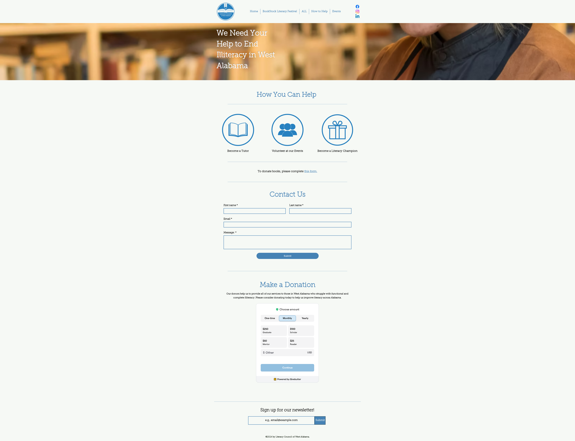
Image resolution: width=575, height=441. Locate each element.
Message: (230, 232)
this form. (310, 171)
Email (228, 219)
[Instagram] (357, 11)
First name (231, 205)
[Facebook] (357, 6)
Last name (296, 205)
